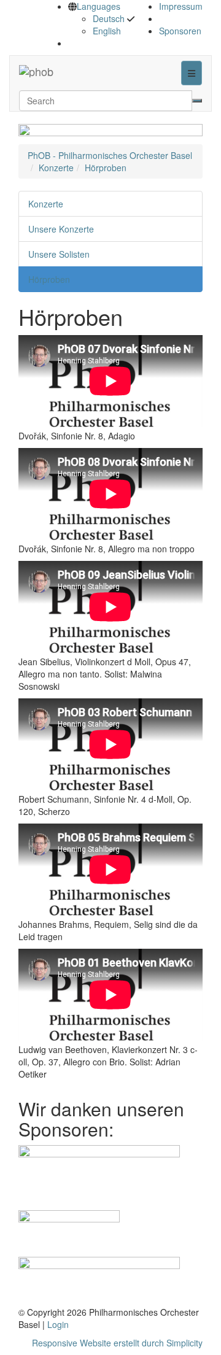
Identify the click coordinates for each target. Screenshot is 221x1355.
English (107, 31)
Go (197, 100)
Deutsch (109, 18)
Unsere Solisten (59, 254)
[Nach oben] (65, 71)
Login (58, 1324)
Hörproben (105, 167)
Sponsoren (180, 31)
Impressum (181, 6)
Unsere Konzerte (61, 229)
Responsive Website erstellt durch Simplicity (117, 1343)
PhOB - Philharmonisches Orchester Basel (110, 155)
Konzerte (56, 167)
